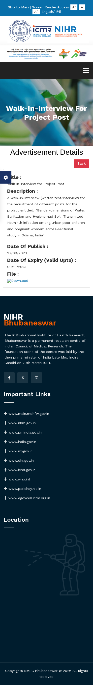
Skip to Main (18, 7)
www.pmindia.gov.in (24, 432)
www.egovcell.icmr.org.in (28, 498)
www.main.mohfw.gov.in (28, 414)
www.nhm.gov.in (21, 423)
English (47, 12)
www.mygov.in (19, 451)
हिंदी (58, 12)
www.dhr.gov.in (20, 460)
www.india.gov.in (21, 442)
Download (19, 281)
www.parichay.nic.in (24, 489)
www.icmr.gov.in (21, 470)
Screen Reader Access (50, 7)
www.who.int (18, 479)
